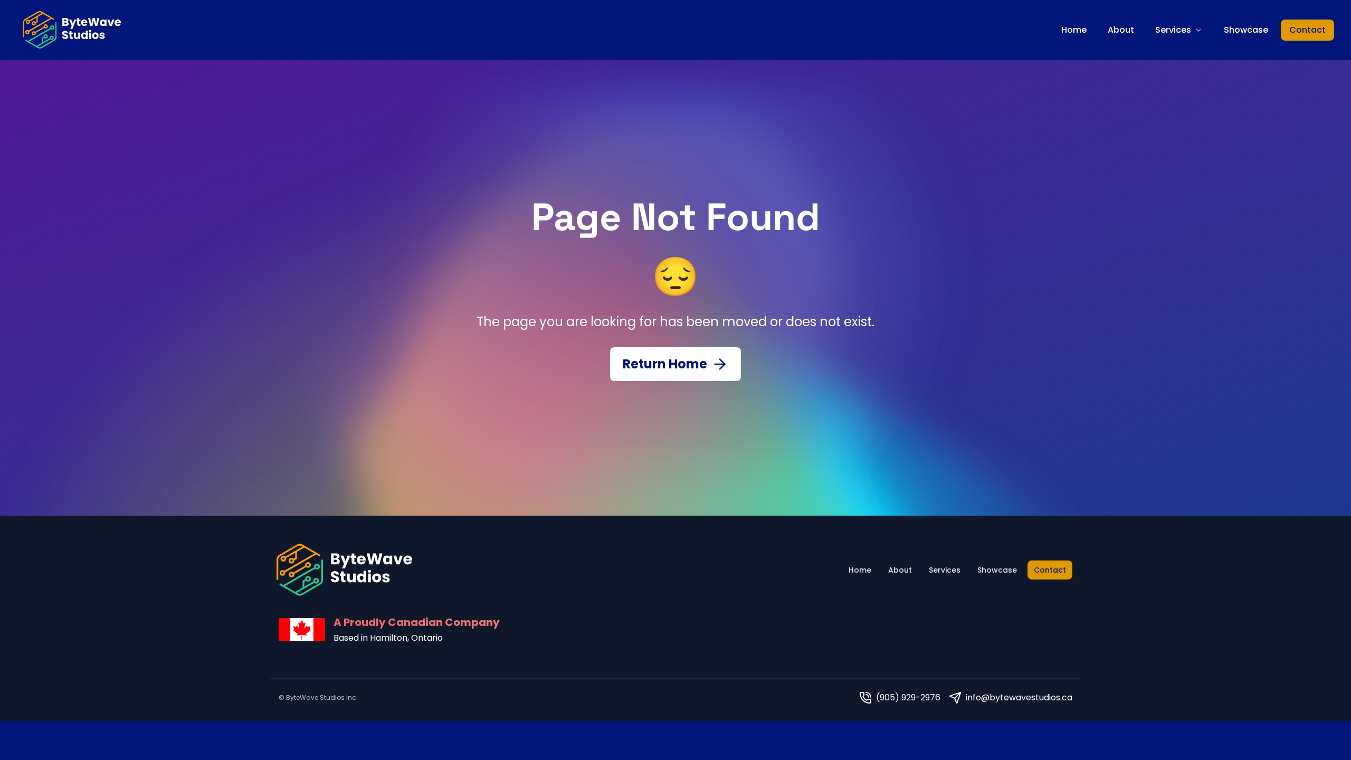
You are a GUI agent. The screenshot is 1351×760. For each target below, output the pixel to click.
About (1121, 30)
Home (1074, 30)
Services (1173, 30)
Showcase (1246, 30)
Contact (1307, 30)
